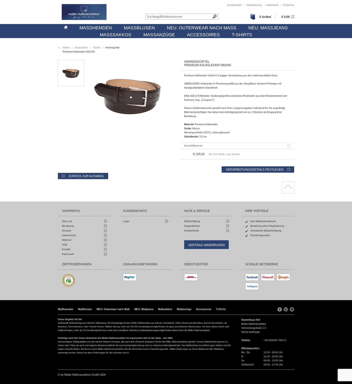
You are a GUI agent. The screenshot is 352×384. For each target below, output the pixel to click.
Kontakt (66, 249)
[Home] (65, 26)
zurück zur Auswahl (86, 176)
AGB (64, 244)
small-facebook (279, 309)
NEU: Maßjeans (268, 27)
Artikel (66, 47)
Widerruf (66, 240)
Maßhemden (95, 27)
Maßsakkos (115, 34)
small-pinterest (286, 309)
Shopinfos (288, 5)
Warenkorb (272, 5)
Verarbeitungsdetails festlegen (254, 169)
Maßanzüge (159, 34)
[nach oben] (288, 187)
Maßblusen (139, 27)
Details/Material (193, 145)
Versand (66, 230)
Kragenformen (192, 226)
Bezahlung (68, 226)
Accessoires (203, 34)
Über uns (67, 221)
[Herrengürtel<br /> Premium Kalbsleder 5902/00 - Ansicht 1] (128, 96)
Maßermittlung (192, 221)
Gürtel (96, 47)
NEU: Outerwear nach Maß (201, 27)
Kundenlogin (234, 5)
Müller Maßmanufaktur (84, 12)
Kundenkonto (191, 230)
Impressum (68, 254)
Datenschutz (69, 235)
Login (126, 221)
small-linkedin (292, 309)
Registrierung (254, 5)
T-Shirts (242, 34)
